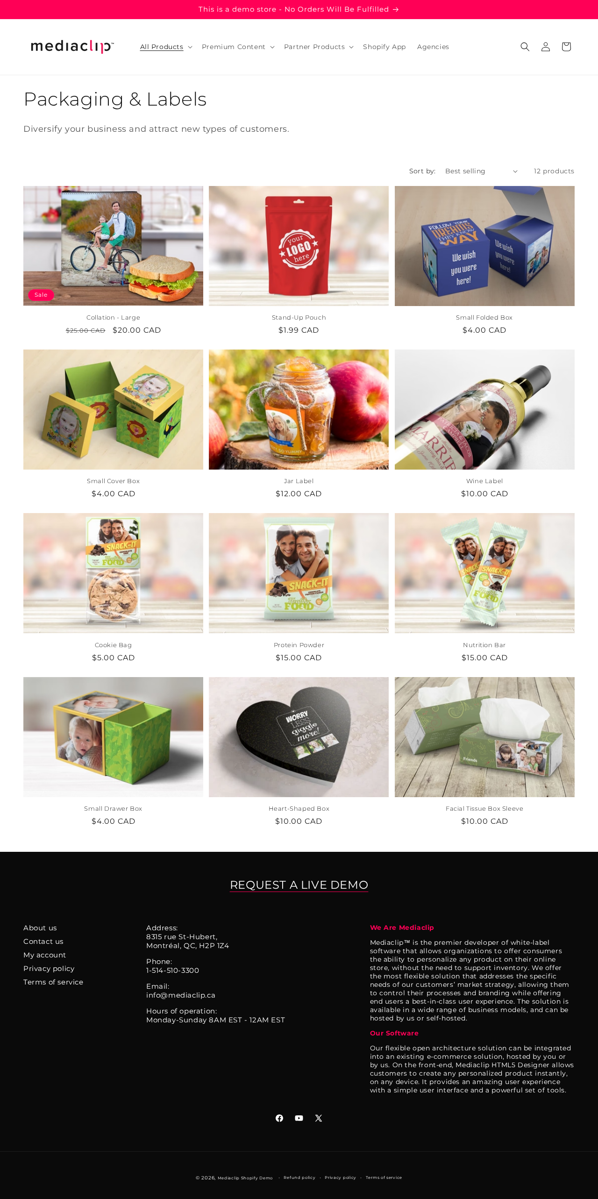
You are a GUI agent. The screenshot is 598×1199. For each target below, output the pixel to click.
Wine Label (484, 481)
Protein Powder (299, 645)
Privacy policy (48, 968)
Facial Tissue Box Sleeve (484, 808)
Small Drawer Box (113, 808)
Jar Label (298, 481)
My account (44, 954)
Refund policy (299, 1177)
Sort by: (422, 171)
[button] (165, 47)
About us (40, 927)
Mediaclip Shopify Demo (245, 1178)
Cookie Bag (113, 645)
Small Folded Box (484, 317)
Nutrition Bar (484, 645)
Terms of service (53, 982)
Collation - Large (113, 317)
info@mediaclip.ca (180, 995)
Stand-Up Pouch (299, 317)
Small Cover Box (113, 481)
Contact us (43, 941)
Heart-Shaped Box (299, 808)
